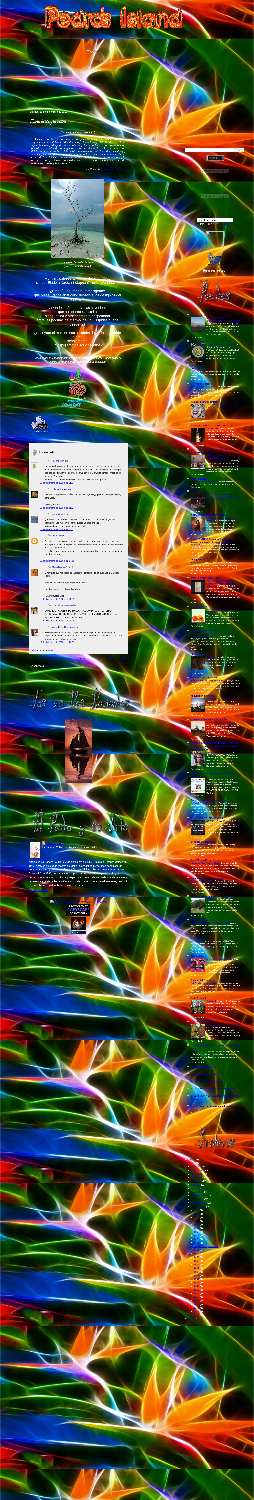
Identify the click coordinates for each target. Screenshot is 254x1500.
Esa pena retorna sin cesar (203, 482)
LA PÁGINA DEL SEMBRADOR (207, 818)
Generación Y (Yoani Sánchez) (207, 1081)
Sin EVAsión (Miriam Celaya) (205, 860)
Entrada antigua (119, 658)
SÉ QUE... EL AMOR (216, 821)
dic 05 (197, 1224)
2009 (191, 1159)
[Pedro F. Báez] (215, 247)
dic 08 (197, 1235)
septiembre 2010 (199, 1195)
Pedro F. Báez (54, 843)
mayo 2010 (196, 1181)
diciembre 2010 (198, 1206)
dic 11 (197, 1250)
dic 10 (197, 1243)
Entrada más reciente (41, 658)
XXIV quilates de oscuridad (204, 983)
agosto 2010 (197, 1192)
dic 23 (197, 1293)
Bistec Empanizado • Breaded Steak (223, 1024)
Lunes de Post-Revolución (205, 578)
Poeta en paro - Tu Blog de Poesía (208, 800)
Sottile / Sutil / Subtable (202, 881)
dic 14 (197, 1261)
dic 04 (197, 1221)
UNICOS (210, 899)
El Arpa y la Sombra (114, 169)
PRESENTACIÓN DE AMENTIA (220, 722)
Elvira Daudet (198, 938)
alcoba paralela (199, 654)
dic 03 (197, 1217)
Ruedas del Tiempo (201, 980)
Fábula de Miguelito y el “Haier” (205, 863)
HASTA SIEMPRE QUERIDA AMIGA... (208, 680)
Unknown (56, 535)
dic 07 (197, 1232)
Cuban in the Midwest (202, 1021)
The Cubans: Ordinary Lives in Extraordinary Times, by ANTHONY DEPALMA (222, 583)
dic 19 (197, 1279)
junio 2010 (196, 1185)
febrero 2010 (197, 1170)
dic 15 (197, 1264)
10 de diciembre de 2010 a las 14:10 (57, 561)
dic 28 (197, 1308)
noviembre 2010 (199, 1203)
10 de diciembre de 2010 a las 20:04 (57, 620)
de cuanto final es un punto (204, 387)
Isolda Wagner (58, 514)
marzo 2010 (197, 1174)
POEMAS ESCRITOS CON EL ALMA (209, 515)
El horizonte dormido (202, 842)
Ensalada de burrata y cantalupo (221, 344)
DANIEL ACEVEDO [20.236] (219, 752)
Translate (224, 224)
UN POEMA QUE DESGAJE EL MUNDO (209, 923)
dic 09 (197, 1239)
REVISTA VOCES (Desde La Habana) (210, 539)
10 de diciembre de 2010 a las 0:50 (56, 483)
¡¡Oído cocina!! (199, 341)
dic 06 (197, 1228)
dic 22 (197, 1290)
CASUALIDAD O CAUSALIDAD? (221, 699)
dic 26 (197, 1300)
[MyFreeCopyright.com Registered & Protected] (78, 901)
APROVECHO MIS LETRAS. (204, 803)
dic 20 (197, 1282)
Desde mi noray (199, 479)
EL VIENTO (196, 941)
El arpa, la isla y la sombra (48, 122)
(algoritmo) (211, 657)
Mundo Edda (197, 956)
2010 (191, 1163)
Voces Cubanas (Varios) (203, 1074)
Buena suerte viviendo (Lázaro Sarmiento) (213, 896)
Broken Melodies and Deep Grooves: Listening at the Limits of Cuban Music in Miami (222, 497)
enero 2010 (196, 1166)
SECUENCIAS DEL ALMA (204, 677)
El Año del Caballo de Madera (220, 959)
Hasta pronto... (198, 845)
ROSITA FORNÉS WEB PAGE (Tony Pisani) (213, 1088)
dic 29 (197, 1311)
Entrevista (196, 562)
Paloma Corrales (60, 489)
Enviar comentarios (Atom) (60, 665)
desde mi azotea (199, 315)
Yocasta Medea (81, 431)
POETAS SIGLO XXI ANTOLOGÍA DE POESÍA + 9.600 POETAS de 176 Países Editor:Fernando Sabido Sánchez (215, 746)
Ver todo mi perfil (38, 890)
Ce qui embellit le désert (203, 1067)
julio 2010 (195, 1188)
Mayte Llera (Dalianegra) (63, 627)
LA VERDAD (212, 428)
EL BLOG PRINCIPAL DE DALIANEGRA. (212, 426)
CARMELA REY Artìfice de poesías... (210, 719)
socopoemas (198, 559)
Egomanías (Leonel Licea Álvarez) (209, 878)
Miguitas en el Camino (202, 696)
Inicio (82, 658)
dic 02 (197, 1214)
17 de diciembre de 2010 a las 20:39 (57, 642)
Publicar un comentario (42, 650)
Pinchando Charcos (201, 384)
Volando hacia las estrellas (205, 402)
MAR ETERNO (198, 920)
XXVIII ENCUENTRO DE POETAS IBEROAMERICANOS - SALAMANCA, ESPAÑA (222, 458)
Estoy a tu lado (199, 606)
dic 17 (197, 1272)
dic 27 (197, 1304)
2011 (191, 1318)
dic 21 (197, 1286)
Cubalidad (211, 1001)
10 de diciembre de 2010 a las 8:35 (56, 529)
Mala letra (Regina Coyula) (204, 630)
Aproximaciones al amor (60, 431)
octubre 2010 (197, 1199)
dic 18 (197, 1275)
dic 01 (197, 1210)
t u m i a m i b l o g (200, 491)
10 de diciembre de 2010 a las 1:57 (56, 508)
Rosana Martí (58, 461)
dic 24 (197, 1297)
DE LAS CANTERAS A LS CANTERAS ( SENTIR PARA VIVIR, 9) (222, 321)
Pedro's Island (23, 93)
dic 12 (197, 1253)
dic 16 (197, 1268)
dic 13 (197, 1257)
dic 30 (197, 1315)
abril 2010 (196, 1177)
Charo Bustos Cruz (61, 567)
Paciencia (196, 1051)
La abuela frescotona (62, 605)
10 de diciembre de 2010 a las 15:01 (57, 599)
